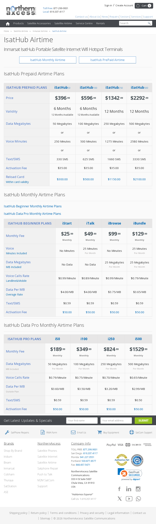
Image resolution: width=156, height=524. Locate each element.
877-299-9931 (55, 8)
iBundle (139, 223)
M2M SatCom (45, 480)
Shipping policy (18, 513)
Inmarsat (9, 468)
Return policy (39, 513)
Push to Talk (44, 474)
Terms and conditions (63, 513)
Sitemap (45, 518)
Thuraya (8, 480)
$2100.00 (139, 179)
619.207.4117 (90, 453)
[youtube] (129, 499)
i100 (84, 339)
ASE (6, 492)
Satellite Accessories (39, 23)
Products (18, 23)
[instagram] (138, 489)
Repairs (114, 16)
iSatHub (62, 87)
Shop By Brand (13, 450)
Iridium (8, 456)
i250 (111, 339)
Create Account (124, 5)
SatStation (10, 486)
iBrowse (114, 223)
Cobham (9, 474)
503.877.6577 (89, 461)
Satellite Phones (47, 450)
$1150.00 (114, 179)
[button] (130, 474)
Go (149, 23)
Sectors (125, 16)
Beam (7, 462)
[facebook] (119, 489)
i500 (138, 339)
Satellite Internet (47, 456)
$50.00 (67, 312)
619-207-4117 (54, 11)
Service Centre (84, 23)
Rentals (100, 23)
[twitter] (120, 499)
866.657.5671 (83, 464)
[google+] (138, 499)
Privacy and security (92, 513)
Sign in (108, 5)
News (105, 16)
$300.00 (62, 179)
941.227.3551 (87, 457)
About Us (94, 16)
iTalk (90, 223)
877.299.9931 (90, 449)
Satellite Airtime (63, 23)
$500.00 (88, 179)
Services (136, 16)
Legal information (118, 513)
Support (148, 16)
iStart (67, 223)
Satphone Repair (47, 468)
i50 (57, 339)
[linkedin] (129, 489)
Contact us (81, 16)
